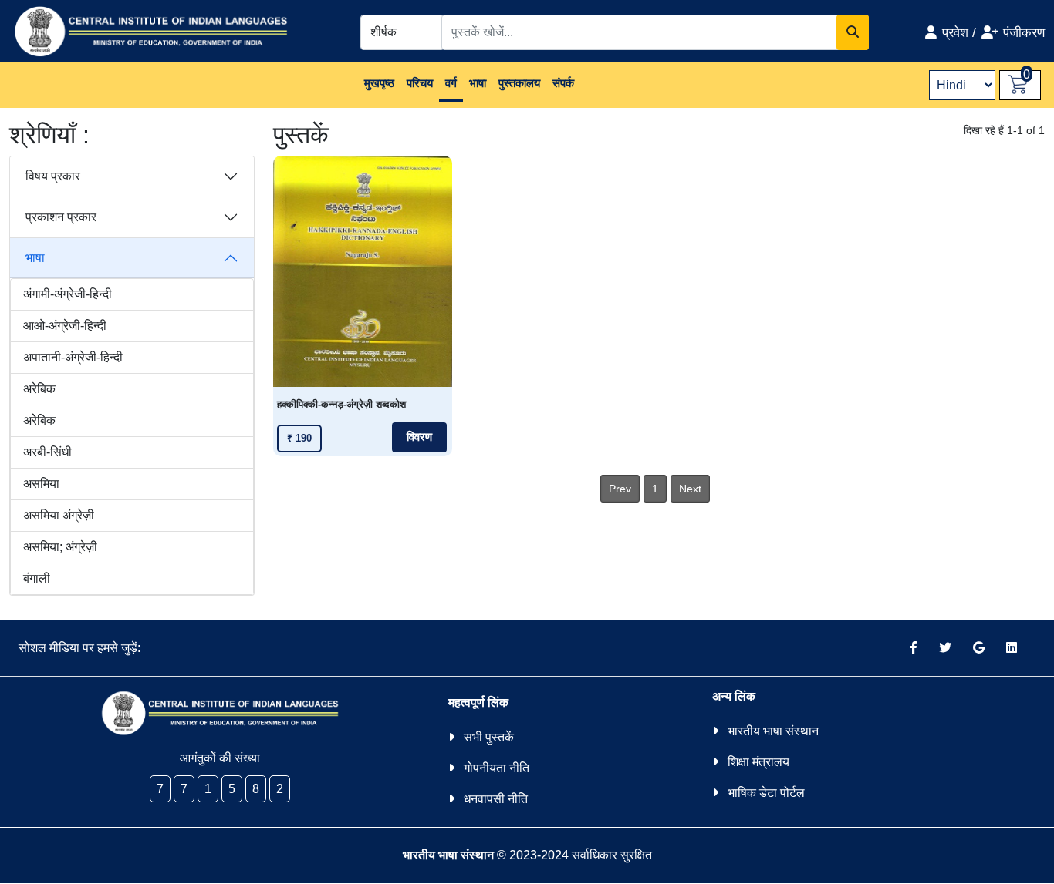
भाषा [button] (477, 82)
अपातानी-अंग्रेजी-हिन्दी (73, 357)
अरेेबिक (39, 420)
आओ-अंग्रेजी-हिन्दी (64, 325)
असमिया (41, 483)
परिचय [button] (420, 82)
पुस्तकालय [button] (519, 82)
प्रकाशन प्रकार (60, 217)
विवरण (419, 437)
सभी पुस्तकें (489, 737)
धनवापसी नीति (496, 798)
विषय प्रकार (52, 176)
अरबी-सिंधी (47, 452)
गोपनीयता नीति (496, 768)
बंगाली (36, 578)
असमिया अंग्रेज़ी (58, 515)
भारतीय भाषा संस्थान (773, 731)
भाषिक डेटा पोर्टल (766, 792)
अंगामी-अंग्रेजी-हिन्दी (67, 294)
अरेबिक (39, 388)
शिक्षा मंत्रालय (758, 761)
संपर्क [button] (563, 82)
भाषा (35, 257)
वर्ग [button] (451, 82)
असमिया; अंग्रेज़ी (60, 546)
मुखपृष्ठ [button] (379, 82)
